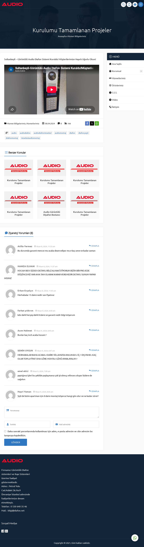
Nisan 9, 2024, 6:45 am (45, 330)
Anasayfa (62, 36)
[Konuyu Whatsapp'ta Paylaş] (97, 123)
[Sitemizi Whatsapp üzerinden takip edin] (6, 531)
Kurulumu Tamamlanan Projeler (18, 181)
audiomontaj (60, 133)
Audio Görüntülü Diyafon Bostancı (51, 213)
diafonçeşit (83, 133)
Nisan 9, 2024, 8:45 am (44, 392)
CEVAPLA (95, 246)
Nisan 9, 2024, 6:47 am (46, 350)
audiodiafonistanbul (42, 133)
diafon (72, 133)
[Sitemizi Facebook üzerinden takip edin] (2, 531)
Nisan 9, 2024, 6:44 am (46, 310)
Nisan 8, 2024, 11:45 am (46, 290)
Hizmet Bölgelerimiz (77, 36)
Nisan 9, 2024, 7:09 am (41, 371)
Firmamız (6, 469)
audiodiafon (25, 133)
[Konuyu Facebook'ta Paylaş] (87, 123)
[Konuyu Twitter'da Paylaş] (92, 123)
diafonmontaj (12, 138)
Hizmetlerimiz (32, 123)
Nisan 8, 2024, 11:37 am (48, 266)
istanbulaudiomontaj (30, 138)
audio (14, 133)
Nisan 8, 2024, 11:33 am (45, 246)
